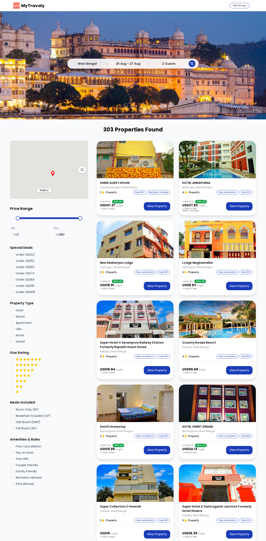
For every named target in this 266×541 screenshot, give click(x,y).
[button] (44, 190)
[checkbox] (11, 254)
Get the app (239, 5)
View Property (157, 206)
